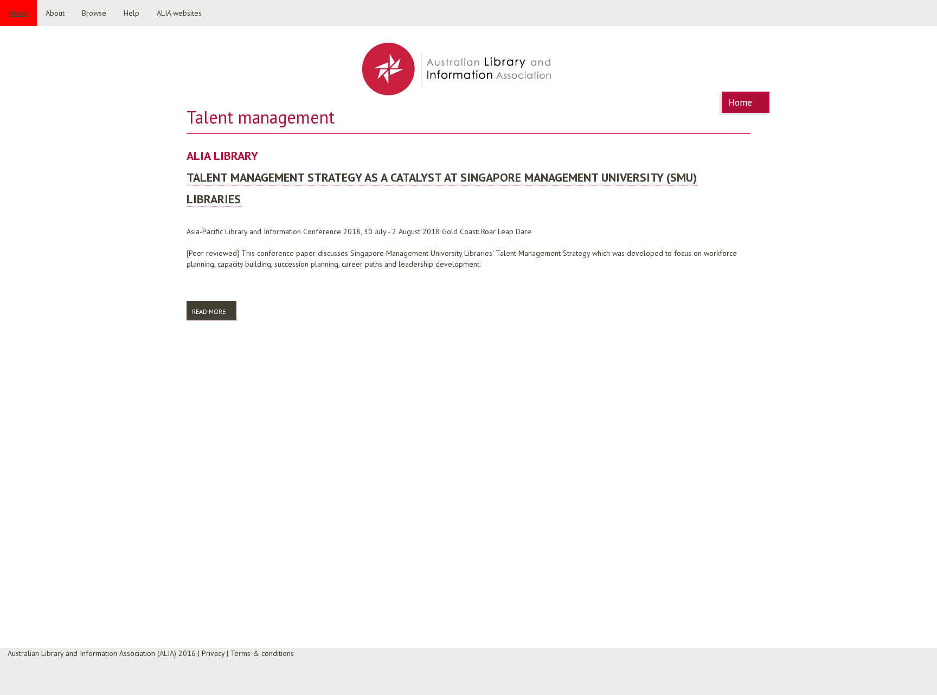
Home (18, 13)
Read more (214, 311)
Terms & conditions (262, 653)
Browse (94, 13)
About (55, 13)
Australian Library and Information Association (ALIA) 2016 (102, 653)
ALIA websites (179, 13)
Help (131, 13)
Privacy (213, 653)
